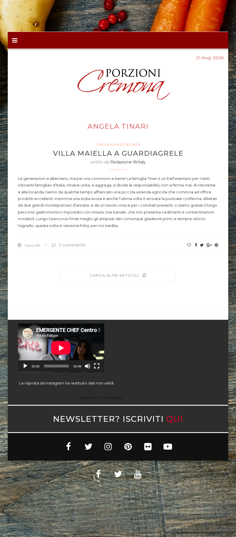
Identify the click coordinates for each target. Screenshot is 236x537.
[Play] (25, 366)
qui (174, 419)
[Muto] (87, 366)
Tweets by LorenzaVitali (100, 397)
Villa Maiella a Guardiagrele (118, 153)
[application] (61, 348)
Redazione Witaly (128, 162)
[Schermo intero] (97, 366)
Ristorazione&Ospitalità (118, 144)
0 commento (72, 245)
